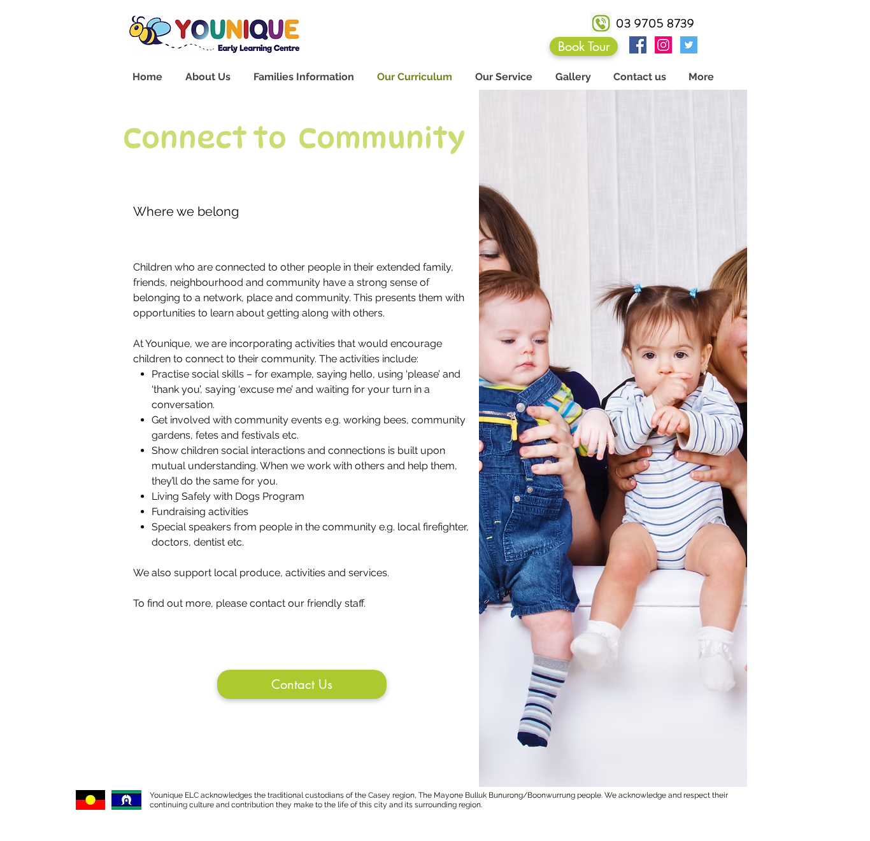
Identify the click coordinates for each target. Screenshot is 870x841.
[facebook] (637, 44)
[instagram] (663, 44)
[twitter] (688, 44)
